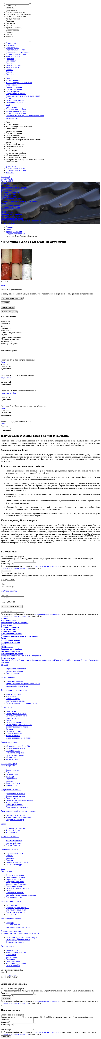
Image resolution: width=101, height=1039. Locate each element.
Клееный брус (12, 785)
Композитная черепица (15, 755)
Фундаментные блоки (15, 875)
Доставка (10, 59)
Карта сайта (94, 660)
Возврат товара (12, 67)
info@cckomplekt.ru (9, 591)
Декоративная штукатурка (17, 727)
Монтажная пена (13, 736)
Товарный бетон (13, 830)
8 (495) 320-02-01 (8, 580)
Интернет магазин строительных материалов (25, 116)
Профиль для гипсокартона (17, 908)
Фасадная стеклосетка (15, 942)
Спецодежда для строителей (18, 940)
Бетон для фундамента (15, 828)
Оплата (9, 63)
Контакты (10, 45)
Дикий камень (12, 798)
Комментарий (7, 1030)
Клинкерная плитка (14, 805)
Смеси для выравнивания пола (19, 725)
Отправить (6, 571)
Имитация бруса (13, 783)
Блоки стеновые (12, 80)
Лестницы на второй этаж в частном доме (23, 96)
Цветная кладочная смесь (16, 716)
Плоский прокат (13, 925)
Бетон (8, 98)
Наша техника (74, 660)
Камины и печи (12, 118)
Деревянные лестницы (15, 815)
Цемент (9, 720)
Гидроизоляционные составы (18, 738)
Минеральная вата (13, 694)
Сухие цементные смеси (16, 714)
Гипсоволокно (12, 914)
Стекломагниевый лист (16, 910)
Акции (9, 72)
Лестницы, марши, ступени (17, 888)
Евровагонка (11, 779)
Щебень (9, 856)
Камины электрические (16, 952)
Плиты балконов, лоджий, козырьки (21, 895)
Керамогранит (12, 802)
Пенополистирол (13, 699)
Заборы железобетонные (16, 884)
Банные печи (11, 957)
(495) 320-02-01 (7, 181)
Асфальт (9, 860)
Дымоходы (10, 959)
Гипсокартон (11, 905)
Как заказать (11, 61)
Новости (9, 70)
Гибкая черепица (13, 751)
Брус (8, 772)
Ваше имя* (5, 561)
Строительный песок (15, 853)
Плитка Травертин (14, 845)
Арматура (10, 923)
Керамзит (10, 858)
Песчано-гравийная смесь (17, 862)
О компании (11, 43)
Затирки (9, 729)
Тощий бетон (11, 832)
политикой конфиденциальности (15, 568)
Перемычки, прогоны (15, 893)
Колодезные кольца (14, 886)
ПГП (8, 105)
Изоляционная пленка (15, 701)
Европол (9, 781)
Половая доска (12, 774)
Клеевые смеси (12, 718)
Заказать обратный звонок (12, 606)
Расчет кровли (12, 759)
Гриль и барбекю (13, 966)
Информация (37, 660)
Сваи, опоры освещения (16, 877)
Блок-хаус (10, 777)
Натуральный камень (15, 100)
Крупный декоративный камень (19, 800)
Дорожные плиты (13, 879)
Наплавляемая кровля (15, 753)
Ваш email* (5, 1022)
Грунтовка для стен (14, 733)
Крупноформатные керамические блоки (23, 684)
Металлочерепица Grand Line (18, 746)
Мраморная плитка (14, 841)
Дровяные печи (12, 950)
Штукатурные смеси (14, 722)
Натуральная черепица (15, 748)
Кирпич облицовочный (16, 669)
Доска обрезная (12, 770)
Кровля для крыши (14, 87)
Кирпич (9, 78)
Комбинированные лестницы (18, 817)
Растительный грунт (14, 864)
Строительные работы (15, 50)
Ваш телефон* (7, 563)
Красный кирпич (13, 673)
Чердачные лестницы (15, 820)
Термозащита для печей (16, 963)
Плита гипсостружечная (16, 912)
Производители (12, 48)
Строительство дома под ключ (18, 52)
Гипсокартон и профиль (16, 109)
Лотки (8, 890)
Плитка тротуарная (14, 89)
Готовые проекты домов (16, 54)
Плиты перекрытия (14, 897)
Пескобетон (11, 711)
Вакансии (10, 74)
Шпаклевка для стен (14, 731)
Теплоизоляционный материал (19, 83)
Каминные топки (13, 961)
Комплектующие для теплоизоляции (21, 703)
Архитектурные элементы (17, 807)
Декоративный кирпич (15, 794)
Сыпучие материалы (14, 102)
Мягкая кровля (12, 757)
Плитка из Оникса (13, 843)
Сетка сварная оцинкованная (18, 927)
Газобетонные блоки (14, 681)
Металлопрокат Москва (16, 111)
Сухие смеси (11, 85)
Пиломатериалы (13, 91)
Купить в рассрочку (14, 65)
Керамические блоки (14, 671)
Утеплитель (11, 696)
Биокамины (11, 955)
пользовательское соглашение (46, 566)
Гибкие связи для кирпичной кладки (21, 937)
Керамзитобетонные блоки (17, 686)
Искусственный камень (16, 94)
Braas (3, 285)
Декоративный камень (15, 796)
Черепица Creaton (8, 393)
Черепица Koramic (8, 377)
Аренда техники (13, 56)
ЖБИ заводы (11, 107)
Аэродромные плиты (15, 882)
